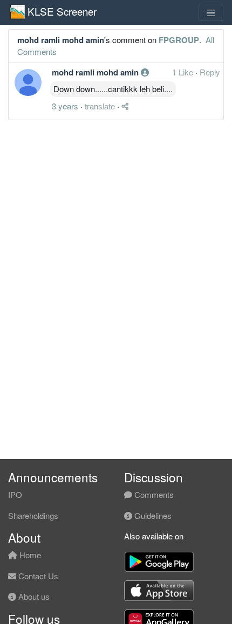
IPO (15, 494)
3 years (65, 106)
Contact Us (37, 575)
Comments (153, 494)
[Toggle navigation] (211, 12)
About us (33, 596)
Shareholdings (33, 515)
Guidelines (152, 515)
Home (29, 554)
